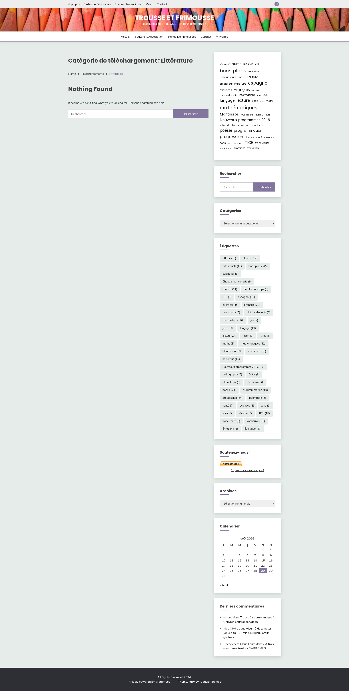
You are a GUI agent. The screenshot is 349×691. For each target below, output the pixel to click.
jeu (259, 94)
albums (234, 63)
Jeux (265, 95)
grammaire (256, 90)
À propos (74, 4)
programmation (248, 130)
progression (231, 136)
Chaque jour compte (232, 77)
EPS (244, 83)
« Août (224, 585)
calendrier (254, 71)
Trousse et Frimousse (174, 18)
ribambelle (249, 137)
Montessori (229, 114)
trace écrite (262, 143)
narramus (263, 114)
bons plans (233, 70)
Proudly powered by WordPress (150, 681)
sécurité (238, 143)
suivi (229, 143)
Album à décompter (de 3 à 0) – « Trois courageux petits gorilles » (247, 633)
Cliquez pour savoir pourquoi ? (247, 470)
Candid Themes (210, 681)
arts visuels (251, 64)
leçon (255, 100)
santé (259, 137)
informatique (247, 95)
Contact (162, 4)
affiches (223, 64)
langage (227, 100)
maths (270, 100)
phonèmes (257, 125)
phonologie (245, 125)
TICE (249, 142)
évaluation (253, 147)
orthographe (225, 125)
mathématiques (238, 107)
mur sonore (247, 114)
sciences (269, 137)
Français (242, 89)
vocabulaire (226, 148)
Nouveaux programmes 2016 (245, 120)
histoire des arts (228, 95)
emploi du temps (230, 83)
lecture (243, 100)
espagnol (258, 83)
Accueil (125, 36)
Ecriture (252, 77)
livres (262, 101)
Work (149, 4)
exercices (226, 90)
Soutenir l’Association (128, 4)
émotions (239, 148)
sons (223, 143)
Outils (235, 125)
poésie (226, 130)
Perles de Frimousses (97, 4)
